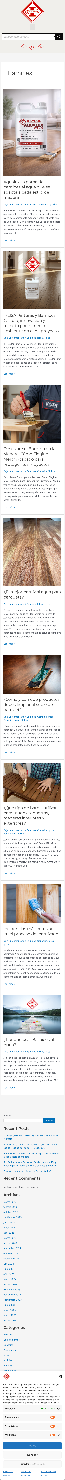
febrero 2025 (11, 1243)
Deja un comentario (14, 204)
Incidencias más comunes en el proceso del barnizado (31, 931)
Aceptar (33, 1445)
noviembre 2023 (12, 1294)
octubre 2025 (11, 1212)
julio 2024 (9, 1263)
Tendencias (43, 204)
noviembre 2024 (12, 1248)
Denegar (32, 1454)
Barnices (31, 204)
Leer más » (9, 240)
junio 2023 (9, 1305)
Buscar (7, 1115)
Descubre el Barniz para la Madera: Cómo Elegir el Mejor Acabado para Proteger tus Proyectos (30, 456)
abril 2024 (9, 1274)
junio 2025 (9, 1222)
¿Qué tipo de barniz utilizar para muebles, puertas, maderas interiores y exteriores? (30, 815)
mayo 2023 (10, 1310)
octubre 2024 (11, 1253)
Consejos (42, 471)
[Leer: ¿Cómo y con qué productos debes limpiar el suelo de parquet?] (33, 673)
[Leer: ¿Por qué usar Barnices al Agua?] (33, 1014)
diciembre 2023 (12, 1289)
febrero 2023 (11, 1320)
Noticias (8, 1360)
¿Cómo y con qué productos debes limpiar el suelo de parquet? (32, 704)
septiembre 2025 (13, 1217)
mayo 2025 (10, 1227)
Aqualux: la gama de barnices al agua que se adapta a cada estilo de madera (27, 189)
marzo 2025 (10, 1238)
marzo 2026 (10, 1202)
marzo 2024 (10, 1279)
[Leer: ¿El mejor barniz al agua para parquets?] (33, 551)
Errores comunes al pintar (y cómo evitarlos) (27, 1171)
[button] (60, 1376)
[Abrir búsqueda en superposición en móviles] (32, 36)
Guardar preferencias (33, 1464)
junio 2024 (9, 1269)
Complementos (45, 716)
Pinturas (8, 1365)
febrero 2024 (11, 1284)
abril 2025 (9, 1232)
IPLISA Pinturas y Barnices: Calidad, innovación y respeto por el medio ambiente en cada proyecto (31, 323)
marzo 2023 (10, 1315)
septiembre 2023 (13, 1299)
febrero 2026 (11, 1207)
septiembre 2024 (13, 1258)
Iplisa (40, 337)
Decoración (10, 1350)
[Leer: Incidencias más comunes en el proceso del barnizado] (33, 903)
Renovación (10, 833)
